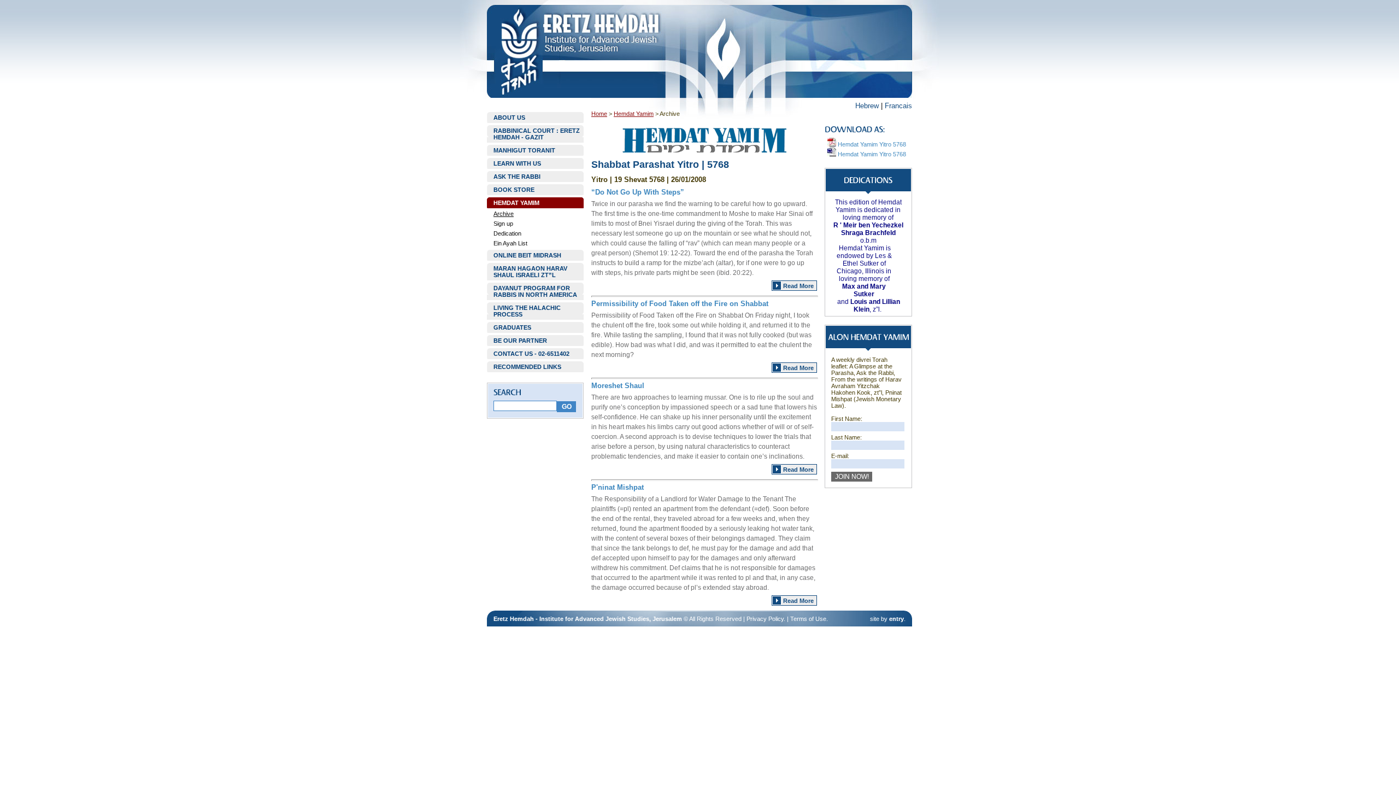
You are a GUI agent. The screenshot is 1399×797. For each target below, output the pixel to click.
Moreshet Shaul (617, 386)
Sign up (503, 223)
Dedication (507, 233)
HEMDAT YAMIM (516, 203)
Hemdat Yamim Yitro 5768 (871, 144)
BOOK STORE (513, 189)
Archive (503, 213)
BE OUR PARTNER (520, 340)
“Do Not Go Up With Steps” (637, 192)
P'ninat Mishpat (617, 487)
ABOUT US (509, 117)
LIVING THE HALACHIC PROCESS (527, 311)
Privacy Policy (765, 619)
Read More (798, 286)
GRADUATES (512, 327)
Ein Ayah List (510, 243)
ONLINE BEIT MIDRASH (527, 255)
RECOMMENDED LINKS (527, 367)
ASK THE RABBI (516, 176)
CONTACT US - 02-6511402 (531, 353)
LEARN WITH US (517, 163)
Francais (898, 106)
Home (599, 113)
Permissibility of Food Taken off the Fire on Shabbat (679, 304)
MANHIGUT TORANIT (524, 150)
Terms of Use (808, 619)
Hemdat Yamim (634, 113)
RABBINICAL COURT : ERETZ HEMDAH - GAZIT (536, 133)
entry (896, 619)
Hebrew (867, 106)
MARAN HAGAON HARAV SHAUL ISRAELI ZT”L (530, 271)
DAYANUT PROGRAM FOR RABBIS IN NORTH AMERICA (535, 291)
